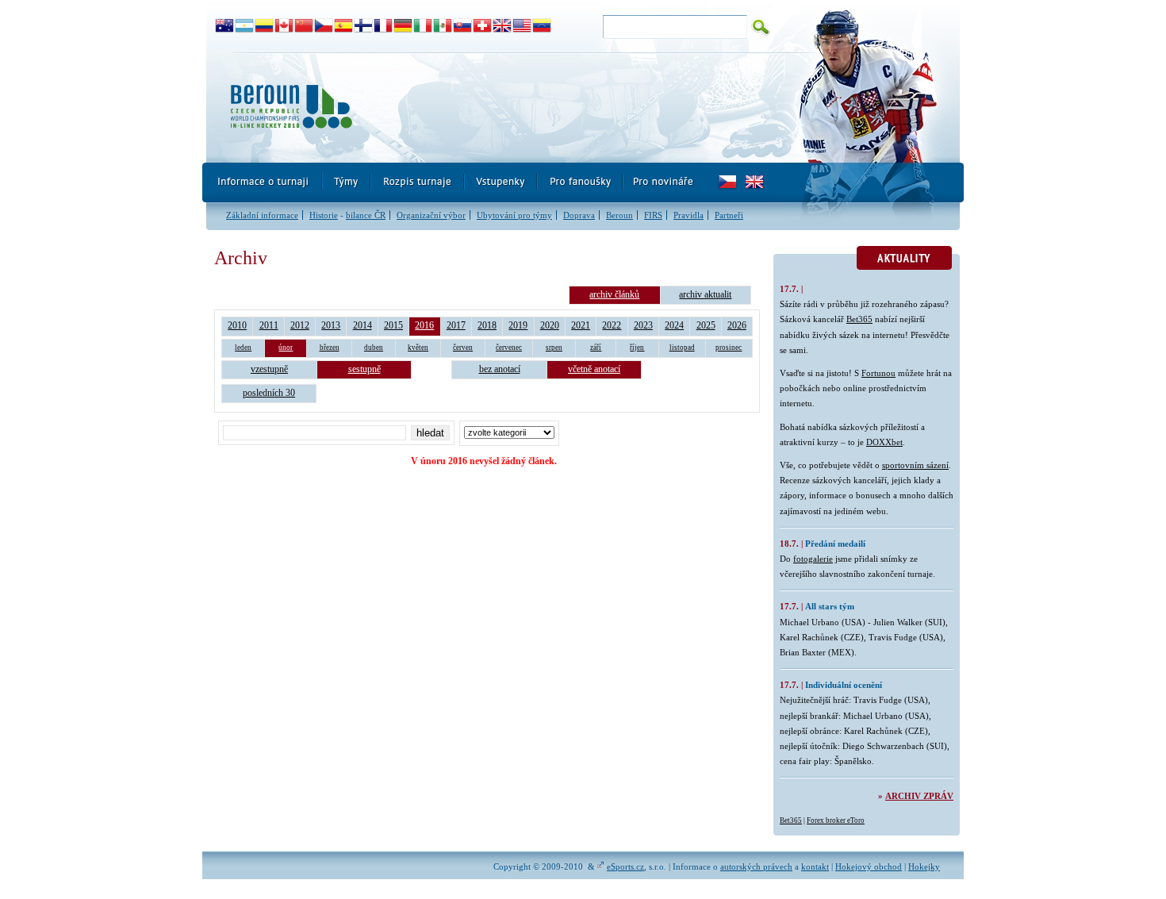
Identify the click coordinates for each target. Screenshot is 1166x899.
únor (285, 348)
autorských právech (756, 866)
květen (418, 348)
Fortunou (878, 373)
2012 (299, 325)
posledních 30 (269, 392)
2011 (268, 325)
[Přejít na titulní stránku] (491, 107)
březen (329, 348)
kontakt (815, 866)
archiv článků (614, 294)
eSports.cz (625, 866)
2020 (549, 325)
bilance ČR (365, 215)
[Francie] (383, 26)
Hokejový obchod (868, 866)
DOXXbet (884, 442)
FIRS (653, 215)
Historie (323, 215)
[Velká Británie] (502, 26)
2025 (705, 325)
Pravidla (688, 215)
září (595, 348)
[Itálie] (423, 26)
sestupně (364, 369)
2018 (487, 325)
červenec (509, 348)
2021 (580, 325)
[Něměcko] (403, 26)
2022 (611, 325)
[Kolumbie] (264, 26)
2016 (424, 325)
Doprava (579, 215)
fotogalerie (813, 558)
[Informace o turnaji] (262, 182)
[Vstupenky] (501, 182)
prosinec (728, 348)
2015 (393, 325)
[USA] (522, 26)
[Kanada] (284, 26)
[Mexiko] (443, 26)
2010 (237, 325)
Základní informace (262, 215)
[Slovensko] (463, 26)
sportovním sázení (915, 465)
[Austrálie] (225, 26)
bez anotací (499, 369)
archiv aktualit (705, 294)
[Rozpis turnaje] (418, 182)
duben (373, 348)
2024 (674, 325)
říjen (637, 348)
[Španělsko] (344, 26)
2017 (456, 325)
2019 (517, 325)
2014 (362, 325)
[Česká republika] (324, 26)
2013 (330, 325)
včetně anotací (594, 369)
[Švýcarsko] (483, 26)
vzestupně (269, 369)
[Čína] (304, 26)
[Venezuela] (542, 26)
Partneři (729, 215)
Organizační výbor (431, 215)
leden (243, 348)
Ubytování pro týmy (514, 215)
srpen (554, 348)
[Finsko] (364, 26)
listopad (682, 348)
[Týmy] (347, 182)
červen (463, 348)
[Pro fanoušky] (580, 182)
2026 (736, 325)
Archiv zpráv (919, 796)
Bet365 (859, 319)
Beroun (619, 215)
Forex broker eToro (836, 820)
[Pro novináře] (662, 182)
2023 (643, 325)
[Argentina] (245, 26)
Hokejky (924, 866)
